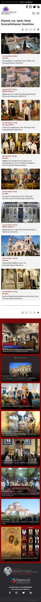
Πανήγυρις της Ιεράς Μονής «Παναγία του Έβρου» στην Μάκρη (20, 522)
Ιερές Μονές (8, 346)
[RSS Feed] (38, 7)
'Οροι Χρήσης (32, 600)
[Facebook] (27, 7)
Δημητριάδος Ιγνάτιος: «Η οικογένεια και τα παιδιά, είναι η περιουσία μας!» (20, 494)
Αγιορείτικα (5, 556)
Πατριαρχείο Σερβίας (9, 376)
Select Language (26, 2)
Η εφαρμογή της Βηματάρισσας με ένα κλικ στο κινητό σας (19, 559)
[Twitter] (34, 7)
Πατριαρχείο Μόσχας (9, 404)
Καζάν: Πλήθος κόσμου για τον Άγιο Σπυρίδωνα (17, 406)
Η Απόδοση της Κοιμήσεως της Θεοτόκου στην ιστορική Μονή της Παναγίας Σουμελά (18, 350)
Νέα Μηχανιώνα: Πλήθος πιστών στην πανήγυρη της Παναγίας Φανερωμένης (19, 434)
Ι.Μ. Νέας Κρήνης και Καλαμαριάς (13, 431)
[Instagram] (30, 7)
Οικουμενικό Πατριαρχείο (10, 460)
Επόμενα (38, 29)
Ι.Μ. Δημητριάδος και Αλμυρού (11, 491)
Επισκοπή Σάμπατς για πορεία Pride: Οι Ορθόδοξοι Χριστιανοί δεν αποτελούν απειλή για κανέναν (18, 379)
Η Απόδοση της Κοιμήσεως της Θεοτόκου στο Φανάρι (20, 462)
